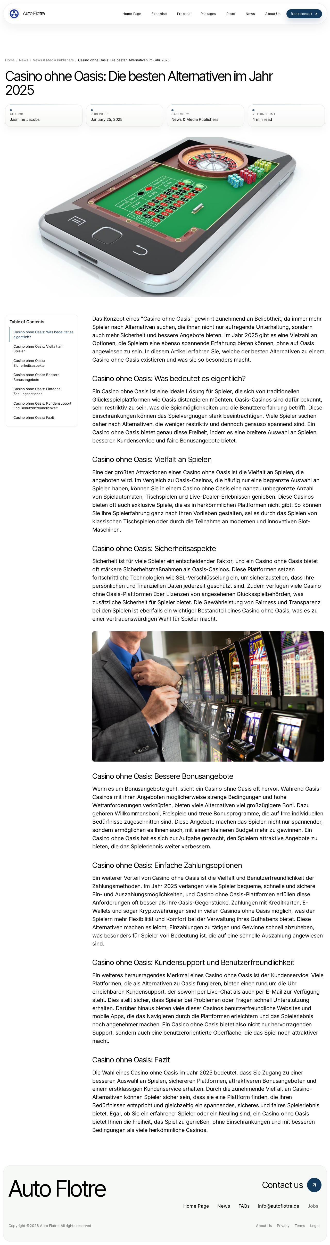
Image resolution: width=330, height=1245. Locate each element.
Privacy (283, 1225)
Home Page (196, 1206)
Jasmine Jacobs (25, 119)
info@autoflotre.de (278, 1206)
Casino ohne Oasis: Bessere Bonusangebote (36, 377)
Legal (314, 1225)
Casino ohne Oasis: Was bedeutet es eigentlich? (43, 334)
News (23, 60)
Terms (300, 1225)
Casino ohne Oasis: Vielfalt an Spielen (37, 348)
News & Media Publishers (53, 60)
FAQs (244, 1206)
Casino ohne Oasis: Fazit (33, 417)
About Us (264, 1225)
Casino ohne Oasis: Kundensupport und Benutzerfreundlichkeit (42, 405)
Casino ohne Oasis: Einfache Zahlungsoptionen (37, 391)
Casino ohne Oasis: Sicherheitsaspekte (29, 363)
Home (10, 60)
